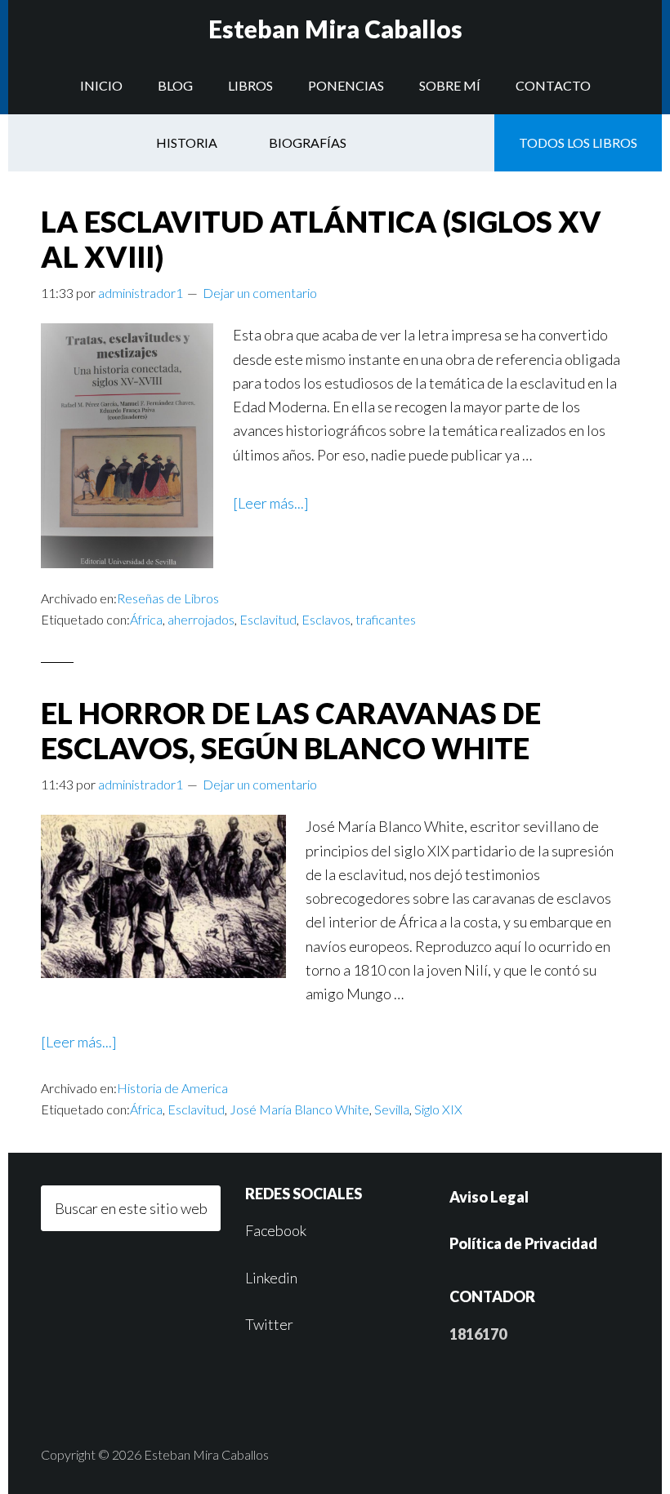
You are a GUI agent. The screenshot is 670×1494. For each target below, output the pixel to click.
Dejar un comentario (260, 292)
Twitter (269, 1324)
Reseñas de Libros (168, 598)
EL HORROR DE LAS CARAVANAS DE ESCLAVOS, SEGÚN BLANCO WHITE (291, 730)
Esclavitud (268, 619)
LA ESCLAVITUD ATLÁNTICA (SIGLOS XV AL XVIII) (321, 238)
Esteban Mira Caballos (335, 28)
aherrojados (201, 619)
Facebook (275, 1230)
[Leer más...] (271, 503)
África (146, 619)
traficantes (385, 619)
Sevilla (391, 1109)
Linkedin (271, 1278)
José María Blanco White (299, 1109)
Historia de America (172, 1088)
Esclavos (326, 619)
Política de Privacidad (523, 1243)
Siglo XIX (438, 1109)
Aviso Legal (489, 1197)
